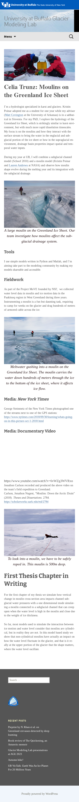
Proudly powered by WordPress (39, 793)
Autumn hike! (15, 760)
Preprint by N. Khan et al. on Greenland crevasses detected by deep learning (28, 731)
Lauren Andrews (18, 165)
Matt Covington (14, 115)
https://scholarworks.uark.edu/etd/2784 (26, 501)
